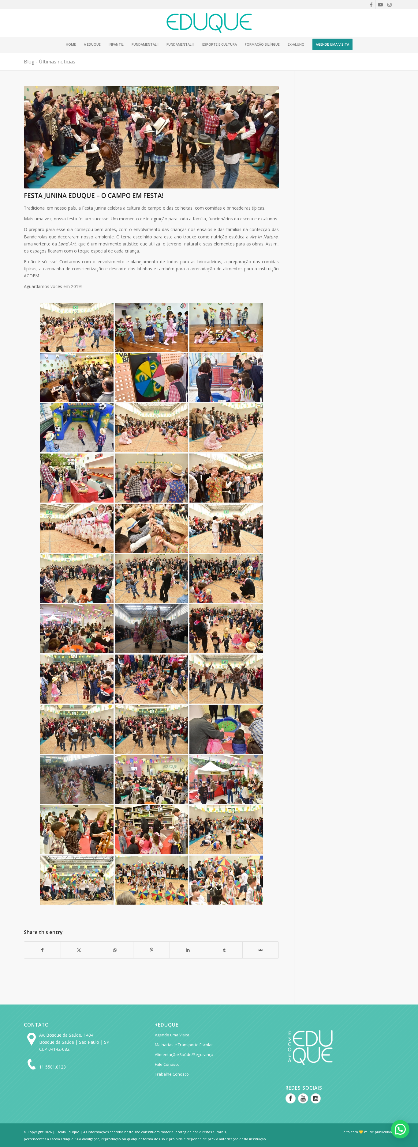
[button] (400, 1129)
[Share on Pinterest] (151, 950)
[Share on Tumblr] (224, 950)
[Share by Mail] (261, 950)
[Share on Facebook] (42, 950)
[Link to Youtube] (380, 4)
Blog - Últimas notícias (49, 61)
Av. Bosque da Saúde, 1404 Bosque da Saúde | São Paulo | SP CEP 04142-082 (74, 1042)
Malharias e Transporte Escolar (184, 1044)
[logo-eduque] (209, 23)
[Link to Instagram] (389, 4)
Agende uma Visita (172, 1035)
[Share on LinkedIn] (188, 950)
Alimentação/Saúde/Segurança (184, 1054)
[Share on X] (79, 950)
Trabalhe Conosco (172, 1074)
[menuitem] (71, 44)
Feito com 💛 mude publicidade (367, 1132)
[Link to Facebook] (371, 4)
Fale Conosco (167, 1064)
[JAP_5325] (151, 137)
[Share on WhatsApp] (115, 950)
